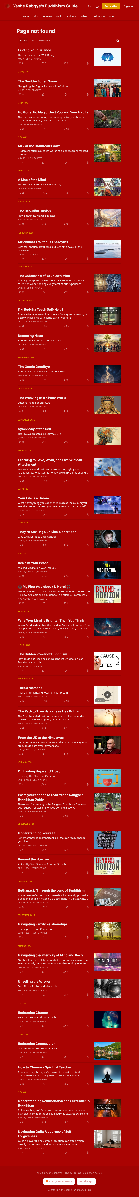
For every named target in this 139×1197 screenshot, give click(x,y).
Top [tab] (32, 40)
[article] (69, 57)
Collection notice (92, 1172)
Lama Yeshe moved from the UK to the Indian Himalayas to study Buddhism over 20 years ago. (52, 744)
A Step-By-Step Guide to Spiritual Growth (42, 864)
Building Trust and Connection (35, 929)
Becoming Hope (30, 336)
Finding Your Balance (34, 50)
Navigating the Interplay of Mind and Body (50, 955)
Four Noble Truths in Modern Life (37, 986)
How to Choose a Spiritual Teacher (45, 1067)
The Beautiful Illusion (34, 211)
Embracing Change (33, 1013)
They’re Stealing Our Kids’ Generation (47, 532)
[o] (107, 694)
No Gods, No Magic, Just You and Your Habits (53, 112)
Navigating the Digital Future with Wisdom (43, 86)
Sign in (128, 6)
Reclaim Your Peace (33, 563)
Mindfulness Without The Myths (43, 242)
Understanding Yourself (36, 833)
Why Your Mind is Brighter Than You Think (51, 620)
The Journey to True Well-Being (36, 55)
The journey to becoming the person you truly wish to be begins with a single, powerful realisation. (51, 118)
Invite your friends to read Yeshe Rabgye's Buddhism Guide (50, 797)
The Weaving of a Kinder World (42, 398)
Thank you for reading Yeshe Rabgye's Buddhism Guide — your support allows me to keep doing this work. (52, 805)
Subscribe (111, 6)
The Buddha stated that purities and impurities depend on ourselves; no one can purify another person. (51, 717)
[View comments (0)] (44, 603)
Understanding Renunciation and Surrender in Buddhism (54, 1103)
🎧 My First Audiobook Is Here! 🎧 (44, 587)
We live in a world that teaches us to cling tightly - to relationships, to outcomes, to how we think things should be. (52, 470)
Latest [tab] (23, 40)
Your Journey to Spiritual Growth (37, 1017)
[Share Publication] (97, 6)
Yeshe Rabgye (33, 59)
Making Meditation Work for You (37, 567)
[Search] (89, 6)
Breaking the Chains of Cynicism (37, 776)
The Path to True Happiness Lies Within (48, 711)
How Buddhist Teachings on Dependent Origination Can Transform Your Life (50, 660)
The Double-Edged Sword (38, 81)
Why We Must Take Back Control (37, 536)
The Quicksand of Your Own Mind (44, 276)
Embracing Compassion (36, 1044)
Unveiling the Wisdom (35, 981)
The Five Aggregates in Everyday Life (39, 433)
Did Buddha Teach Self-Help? (40, 309)
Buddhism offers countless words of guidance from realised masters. (53, 152)
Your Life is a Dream (33, 498)
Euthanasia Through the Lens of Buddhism (51, 890)
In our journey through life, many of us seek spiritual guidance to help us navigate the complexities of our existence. (49, 1073)
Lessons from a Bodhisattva (34, 402)
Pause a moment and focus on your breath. (43, 692)
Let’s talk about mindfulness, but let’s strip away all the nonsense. (50, 248)
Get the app (86, 1181)
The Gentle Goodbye (34, 367)
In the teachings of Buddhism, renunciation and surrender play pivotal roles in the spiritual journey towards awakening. (53, 1111)
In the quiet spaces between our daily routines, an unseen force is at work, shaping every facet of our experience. (51, 282)
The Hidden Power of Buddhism (42, 654)
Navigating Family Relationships (43, 924)
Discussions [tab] (44, 40)
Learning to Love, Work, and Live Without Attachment (50, 462)
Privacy (68, 1172)
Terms (77, 1172)
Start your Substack (60, 1181)
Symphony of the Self (34, 429)
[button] (26, 16)
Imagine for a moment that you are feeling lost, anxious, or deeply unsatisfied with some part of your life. (52, 315)
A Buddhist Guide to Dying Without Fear (41, 371)
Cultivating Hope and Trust (39, 771)
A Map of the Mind (32, 180)
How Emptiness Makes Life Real (36, 215)
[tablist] (35, 40)
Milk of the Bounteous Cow (39, 146)
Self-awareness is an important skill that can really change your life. (51, 839)
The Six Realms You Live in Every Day (39, 184)
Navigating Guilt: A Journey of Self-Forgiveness (45, 1134)
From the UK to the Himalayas (41, 738)
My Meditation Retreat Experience (37, 1048)
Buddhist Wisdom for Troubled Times (40, 340)
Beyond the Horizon (33, 859)
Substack (53, 1189)
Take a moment (30, 688)
